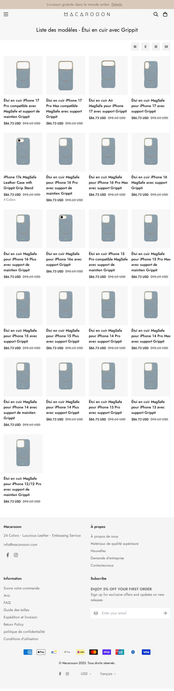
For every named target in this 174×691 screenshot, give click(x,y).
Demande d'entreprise (107, 558)
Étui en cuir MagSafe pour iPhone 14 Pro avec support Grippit (105, 336)
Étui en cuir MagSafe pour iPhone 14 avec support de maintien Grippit (20, 410)
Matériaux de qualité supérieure (114, 543)
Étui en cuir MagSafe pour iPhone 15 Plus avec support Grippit (63, 336)
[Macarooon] (87, 14)
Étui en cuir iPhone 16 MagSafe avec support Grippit (149, 182)
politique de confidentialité (24, 631)
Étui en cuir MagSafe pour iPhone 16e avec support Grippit (64, 259)
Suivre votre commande (21, 588)
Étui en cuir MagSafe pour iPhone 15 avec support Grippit (20, 336)
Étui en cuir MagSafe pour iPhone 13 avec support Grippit (148, 407)
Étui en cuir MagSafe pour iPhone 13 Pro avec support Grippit (105, 407)
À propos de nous (104, 536)
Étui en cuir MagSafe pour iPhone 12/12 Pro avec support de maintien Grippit (22, 486)
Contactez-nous (102, 565)
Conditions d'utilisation (21, 638)
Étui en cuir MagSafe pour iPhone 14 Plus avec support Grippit (63, 407)
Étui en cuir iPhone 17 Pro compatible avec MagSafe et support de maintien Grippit (22, 108)
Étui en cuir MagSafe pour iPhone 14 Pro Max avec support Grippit (150, 336)
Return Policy (14, 624)
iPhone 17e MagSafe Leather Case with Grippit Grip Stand (20, 182)
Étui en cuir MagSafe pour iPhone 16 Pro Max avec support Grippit (108, 182)
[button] (165, 14)
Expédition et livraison (20, 617)
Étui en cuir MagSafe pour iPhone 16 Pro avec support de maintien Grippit (63, 185)
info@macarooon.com (20, 544)
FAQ (7, 602)
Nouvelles (98, 550)
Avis (7, 595)
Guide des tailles (16, 609)
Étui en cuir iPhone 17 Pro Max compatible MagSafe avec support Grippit (64, 108)
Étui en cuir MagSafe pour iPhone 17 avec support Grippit (148, 106)
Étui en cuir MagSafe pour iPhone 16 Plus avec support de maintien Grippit (20, 262)
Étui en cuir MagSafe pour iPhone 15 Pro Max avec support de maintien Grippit (150, 262)
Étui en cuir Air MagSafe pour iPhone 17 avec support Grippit (108, 106)
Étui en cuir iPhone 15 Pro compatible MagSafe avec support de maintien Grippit (108, 262)
